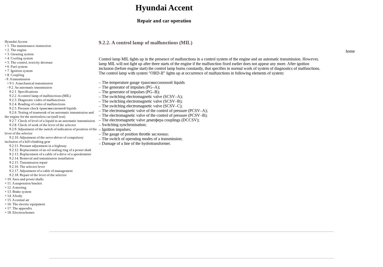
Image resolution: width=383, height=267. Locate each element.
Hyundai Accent (16, 42)
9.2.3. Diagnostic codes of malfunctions (37, 100)
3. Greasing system (20, 54)
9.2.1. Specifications (23, 92)
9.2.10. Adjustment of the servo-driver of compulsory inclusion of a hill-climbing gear (44, 139)
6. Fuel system (17, 67)
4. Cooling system (20, 58)
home (350, 51)
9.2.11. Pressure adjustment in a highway (38, 146)
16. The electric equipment (26, 204)
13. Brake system (19, 192)
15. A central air (18, 200)
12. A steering (16, 187)
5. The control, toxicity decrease (30, 62)
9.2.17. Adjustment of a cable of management (41, 171)
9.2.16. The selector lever (27, 167)
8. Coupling (15, 75)
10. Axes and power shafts (25, 179)
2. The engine (17, 50)
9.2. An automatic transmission (30, 87)
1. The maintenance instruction (29, 46)
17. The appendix (19, 208)
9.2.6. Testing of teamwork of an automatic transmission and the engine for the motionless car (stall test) (49, 114)
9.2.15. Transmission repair (28, 162)
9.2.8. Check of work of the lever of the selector (42, 125)
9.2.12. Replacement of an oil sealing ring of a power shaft (50, 150)
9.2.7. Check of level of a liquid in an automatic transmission (52, 121)
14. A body (14, 196)
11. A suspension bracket (24, 183)
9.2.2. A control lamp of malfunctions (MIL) (40, 96)
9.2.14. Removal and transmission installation (41, 158)
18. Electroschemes (20, 212)
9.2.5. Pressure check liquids (42, 108)
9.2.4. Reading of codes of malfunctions (37, 104)
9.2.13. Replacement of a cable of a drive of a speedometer (50, 154)
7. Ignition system (20, 71)
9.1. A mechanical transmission (31, 83)
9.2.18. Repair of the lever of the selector (37, 175)
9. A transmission (18, 79)
